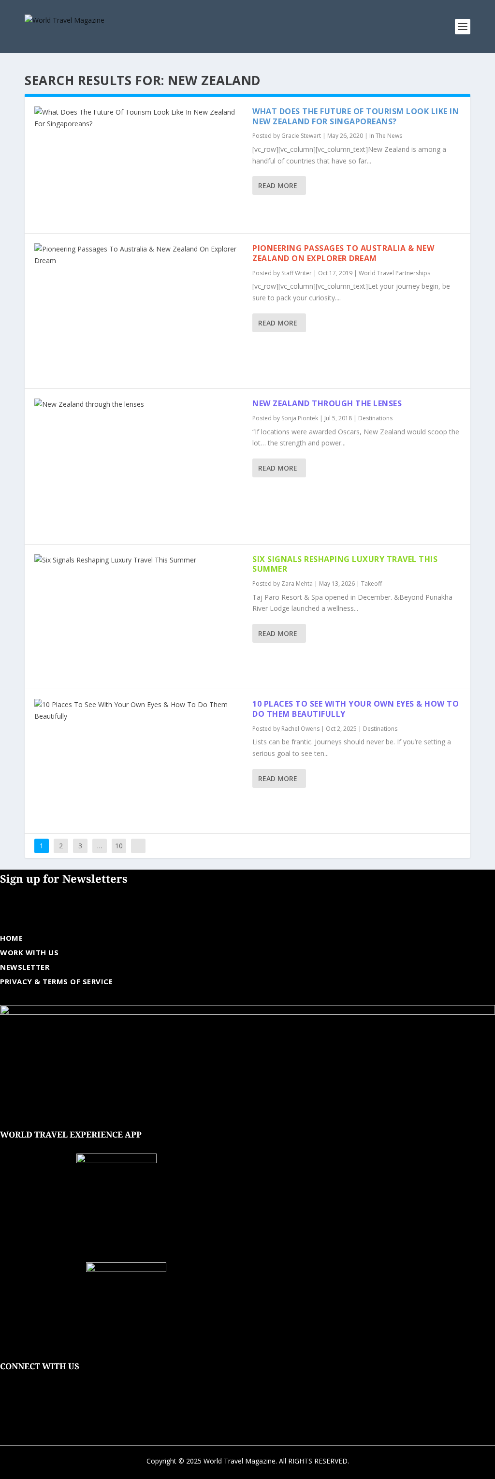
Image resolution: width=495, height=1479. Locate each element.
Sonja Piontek (299, 418)
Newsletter (24, 967)
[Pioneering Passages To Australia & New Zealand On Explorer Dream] (138, 311)
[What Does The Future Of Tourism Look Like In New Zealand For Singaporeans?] (138, 164)
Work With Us (29, 952)
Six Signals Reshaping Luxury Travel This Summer (344, 564)
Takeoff (371, 583)
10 (119, 845)
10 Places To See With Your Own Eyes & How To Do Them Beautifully (355, 708)
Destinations (375, 418)
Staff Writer (296, 273)
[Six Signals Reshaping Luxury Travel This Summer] (138, 616)
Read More (277, 185)
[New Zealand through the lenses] (138, 466)
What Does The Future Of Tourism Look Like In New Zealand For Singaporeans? (355, 116)
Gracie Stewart (301, 136)
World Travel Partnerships (394, 273)
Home (11, 938)
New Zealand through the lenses (327, 403)
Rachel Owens (300, 729)
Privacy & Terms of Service (56, 981)
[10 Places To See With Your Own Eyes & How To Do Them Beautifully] (138, 761)
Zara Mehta (297, 583)
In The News (385, 136)
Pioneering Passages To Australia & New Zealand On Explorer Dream (343, 253)
